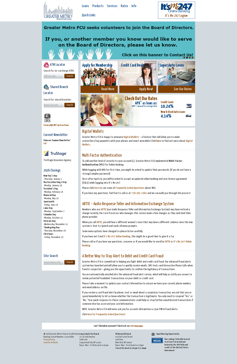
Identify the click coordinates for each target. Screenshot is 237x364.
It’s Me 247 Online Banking (117, 236)
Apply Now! (146, 89)
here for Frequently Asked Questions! (106, 314)
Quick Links (89, 15)
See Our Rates (183, 89)
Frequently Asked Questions (130, 188)
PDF (45, 143)
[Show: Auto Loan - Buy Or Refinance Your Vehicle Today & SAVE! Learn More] (192, 58)
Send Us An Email (51, 343)
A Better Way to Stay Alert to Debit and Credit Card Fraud (123, 256)
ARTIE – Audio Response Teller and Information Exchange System (128, 204)
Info (134, 6)
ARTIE (103, 209)
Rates (124, 6)
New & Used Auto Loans (173, 111)
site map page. (136, 326)
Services (112, 6)
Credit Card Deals (133, 65)
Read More (107, 89)
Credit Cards (167, 102)
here (158, 141)
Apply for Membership (97, 65)
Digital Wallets (93, 131)
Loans (85, 6)
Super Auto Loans (172, 65)
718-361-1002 (139, 193)
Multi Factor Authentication (102, 155)
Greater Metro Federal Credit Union (58, 10)
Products (98, 6)
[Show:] (184, 58)
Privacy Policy (49, 340)
